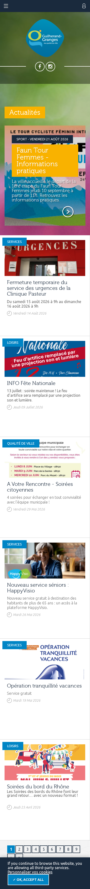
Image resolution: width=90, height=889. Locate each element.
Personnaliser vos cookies (30, 872)
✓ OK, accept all (28, 880)
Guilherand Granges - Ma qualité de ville (45, 38)
